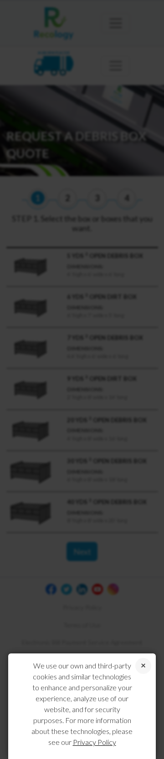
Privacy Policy (94, 742)
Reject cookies (143, 666)
